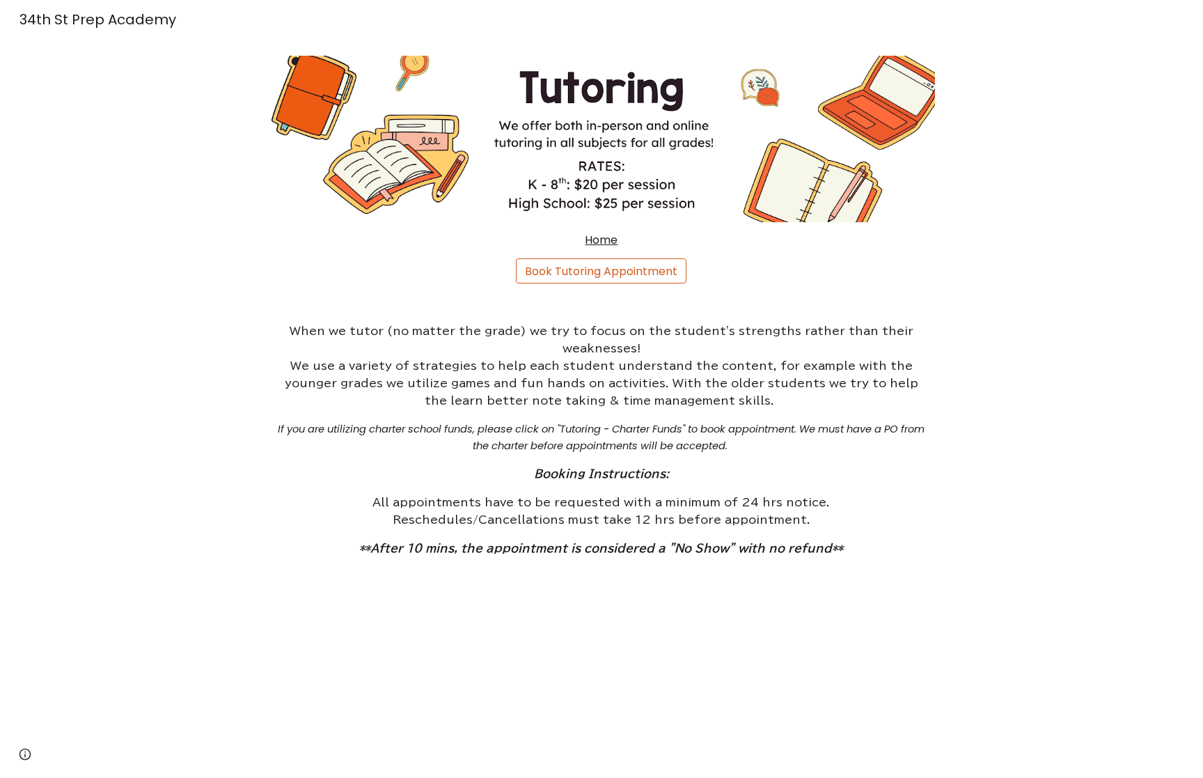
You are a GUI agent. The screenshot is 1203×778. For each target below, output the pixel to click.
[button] (25, 754)
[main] (601, 240)
